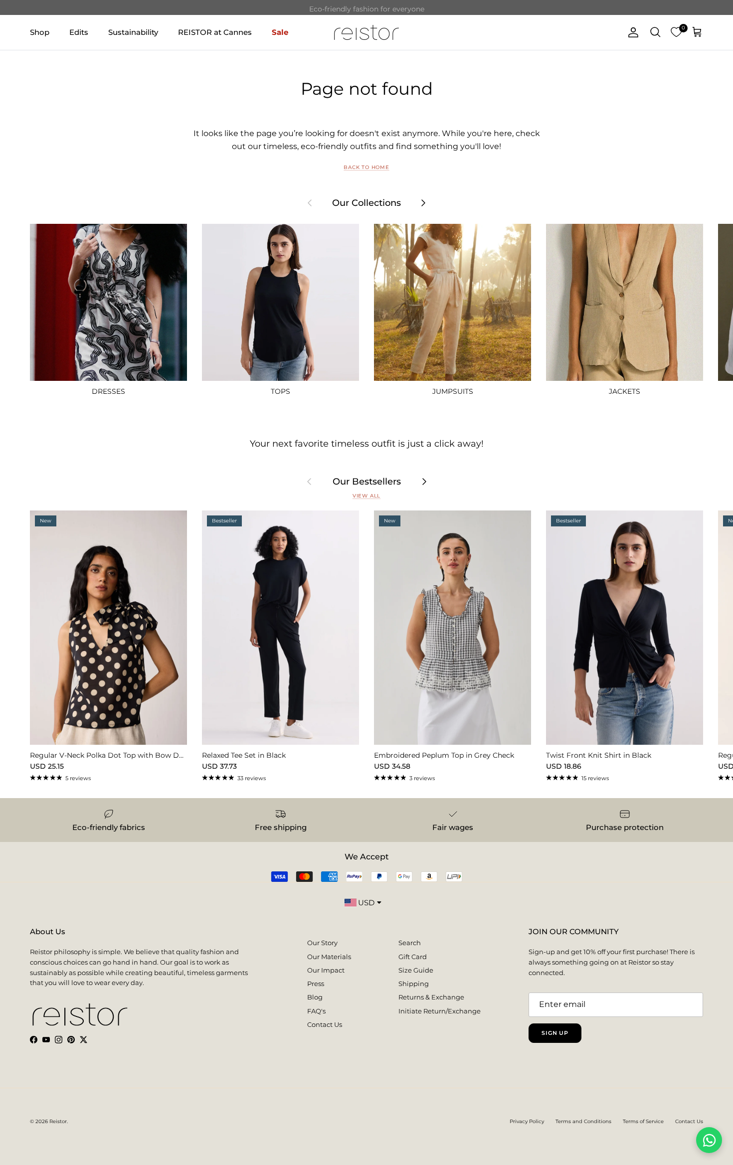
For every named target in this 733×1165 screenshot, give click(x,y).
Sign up (555, 1032)
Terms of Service (643, 1121)
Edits (78, 31)
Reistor (58, 1121)
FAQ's (316, 1011)
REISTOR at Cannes (215, 31)
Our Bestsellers (367, 481)
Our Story (322, 943)
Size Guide (415, 970)
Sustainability (133, 31)
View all (366, 496)
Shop (39, 31)
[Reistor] (366, 32)
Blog (315, 997)
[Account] (631, 32)
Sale (280, 31)
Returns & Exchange (431, 997)
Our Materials (329, 957)
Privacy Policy (527, 1121)
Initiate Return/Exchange (439, 1011)
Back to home (366, 167)
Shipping (413, 984)
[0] (676, 32)
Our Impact (326, 970)
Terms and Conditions (583, 1121)
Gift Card (412, 957)
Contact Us (324, 1024)
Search (409, 943)
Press (315, 984)
